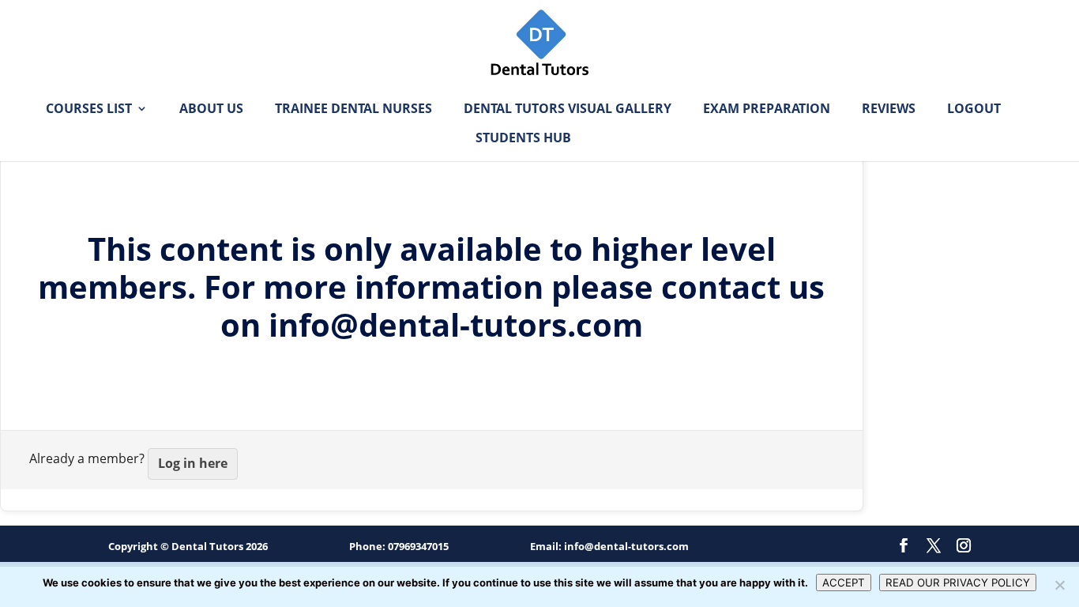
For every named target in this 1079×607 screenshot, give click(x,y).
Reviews (888, 110)
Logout (974, 110)
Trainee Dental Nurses (353, 110)
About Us (211, 110)
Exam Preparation (766, 110)
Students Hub (523, 139)
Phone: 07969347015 (399, 546)
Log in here (192, 463)
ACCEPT (843, 582)
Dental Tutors (207, 546)
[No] (1059, 585)
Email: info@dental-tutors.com (609, 546)
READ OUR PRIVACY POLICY (957, 582)
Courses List (89, 110)
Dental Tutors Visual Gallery (567, 110)
